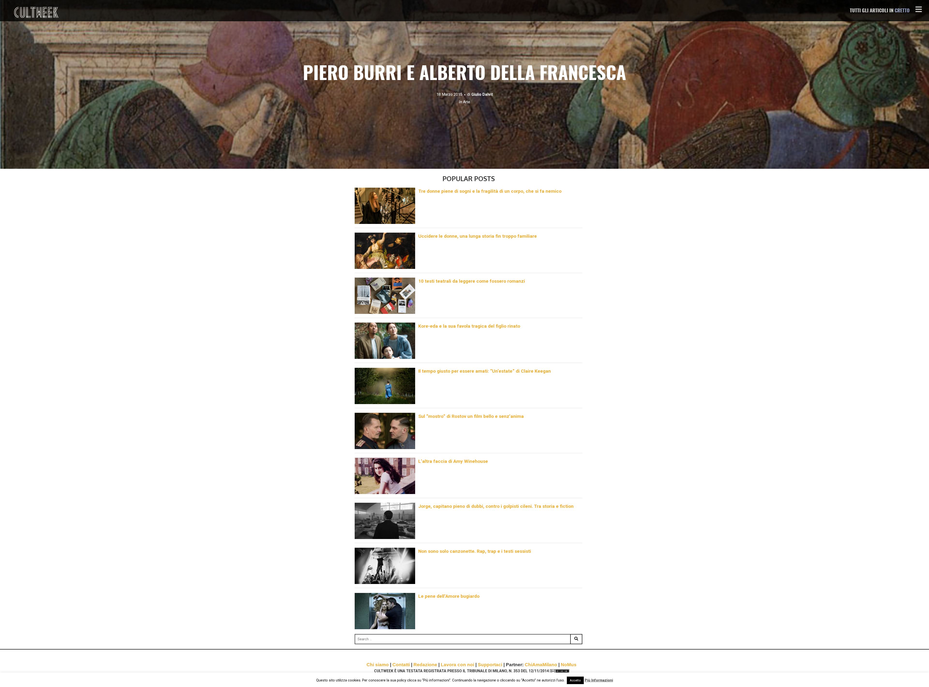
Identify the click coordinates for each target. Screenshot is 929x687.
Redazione (425, 664)
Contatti (401, 664)
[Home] (36, 12)
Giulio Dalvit (482, 94)
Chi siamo (378, 664)
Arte (466, 102)
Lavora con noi (457, 664)
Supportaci (490, 664)
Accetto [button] (575, 680)
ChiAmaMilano (541, 664)
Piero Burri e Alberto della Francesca (464, 75)
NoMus (569, 664)
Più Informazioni (599, 680)
